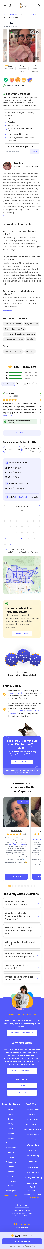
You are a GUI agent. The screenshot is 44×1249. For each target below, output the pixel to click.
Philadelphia (11, 1162)
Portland (11, 1172)
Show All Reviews (22, 433)
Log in (22, 1086)
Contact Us (22, 1205)
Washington (11, 1191)
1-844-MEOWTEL (22, 1224)
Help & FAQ (33, 1151)
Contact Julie (22, 634)
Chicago (11, 1124)
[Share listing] (32, 32)
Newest (20, 384)
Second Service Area (32, 449)
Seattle (11, 1186)
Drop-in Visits (33, 1167)
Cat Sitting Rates (32, 1124)
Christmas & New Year (33, 1194)
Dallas (11, 1128)
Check (34, 151)
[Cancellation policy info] (34, 1246)
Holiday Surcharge (23, 497)
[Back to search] (5, 5)
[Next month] (40, 506)
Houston (11, 1138)
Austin (11, 1114)
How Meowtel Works (33, 1119)
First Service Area (12, 449)
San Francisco (11, 1181)
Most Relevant (8, 384)
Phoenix (11, 1167)
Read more (7, 416)
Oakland (11, 1157)
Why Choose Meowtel (33, 1129)
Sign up (22, 1093)
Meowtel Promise (16, 693)
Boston (11, 1119)
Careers (33, 1139)
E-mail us (22, 1220)
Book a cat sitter (22, 1071)
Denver (11, 1133)
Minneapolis (11, 1148)
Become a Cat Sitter (22, 1033)
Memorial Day (32, 1183)
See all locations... (11, 1195)
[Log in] (10, 5)
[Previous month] (4, 506)
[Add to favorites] (37, 32)
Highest (30, 384)
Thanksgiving (33, 1191)
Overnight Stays (33, 1172)
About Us (32, 1114)
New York (11, 1152)
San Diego (11, 1176)
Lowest (39, 384)
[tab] (9, 886)
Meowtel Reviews (33, 1134)
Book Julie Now (22, 762)
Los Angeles (11, 1143)
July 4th (33, 1187)
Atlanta (11, 1109)
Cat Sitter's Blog (33, 1156)
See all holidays (33, 1198)
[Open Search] (39, 5)
